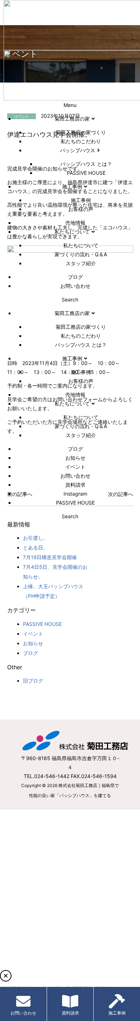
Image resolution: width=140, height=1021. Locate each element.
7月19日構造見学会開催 (50, 557)
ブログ (30, 653)
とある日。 (35, 547)
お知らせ (33, 643)
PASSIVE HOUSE (42, 624)
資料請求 (70, 1013)
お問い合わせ (23, 1013)
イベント (33, 634)
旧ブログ (33, 681)
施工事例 (117, 1013)
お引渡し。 (35, 538)
